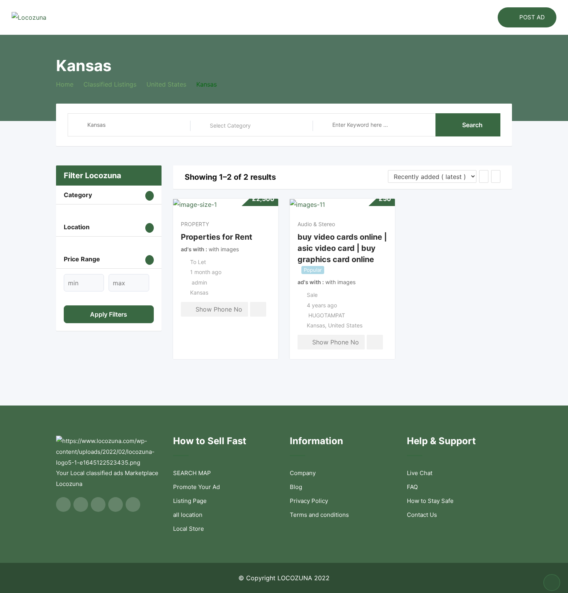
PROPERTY (195, 224)
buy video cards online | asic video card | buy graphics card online (342, 248)
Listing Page (190, 500)
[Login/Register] (488, 17)
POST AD (532, 17)
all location (187, 514)
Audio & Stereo (316, 224)
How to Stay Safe (430, 500)
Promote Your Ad (196, 487)
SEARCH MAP (192, 473)
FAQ (412, 487)
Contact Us (422, 514)
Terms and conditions (319, 514)
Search (472, 125)
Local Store (188, 528)
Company (303, 473)
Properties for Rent (216, 237)
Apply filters (108, 314)
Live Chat (419, 473)
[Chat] (475, 17)
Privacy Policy (309, 500)
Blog (296, 487)
